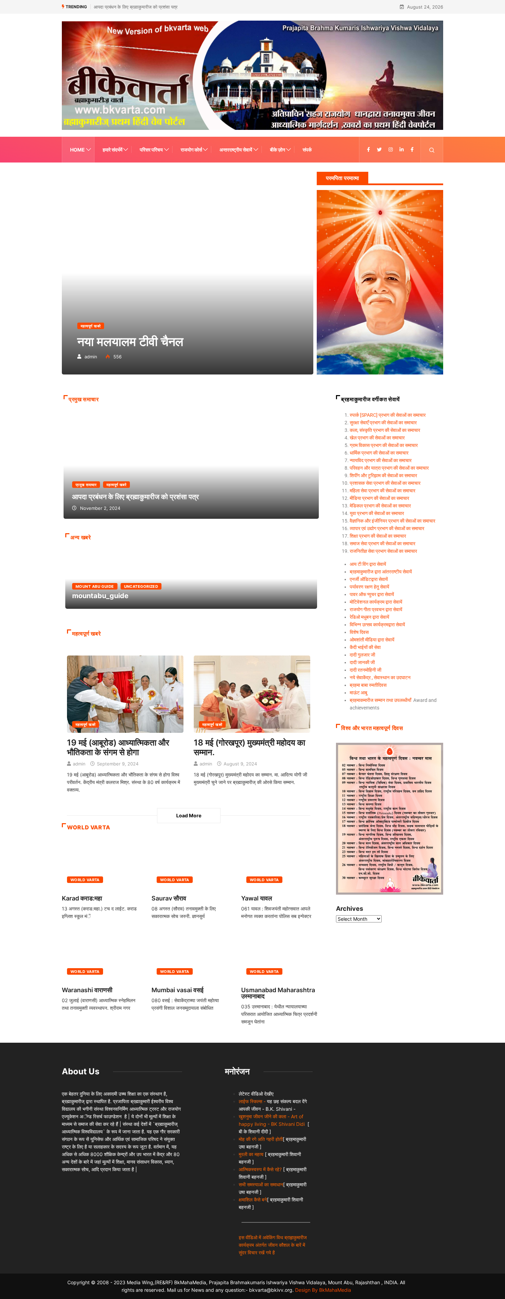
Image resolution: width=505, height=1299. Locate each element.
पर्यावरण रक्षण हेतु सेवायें (369, 587)
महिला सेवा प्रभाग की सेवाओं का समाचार (382, 490)
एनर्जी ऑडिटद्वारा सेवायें (369, 579)
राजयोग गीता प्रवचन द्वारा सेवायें (376, 609)
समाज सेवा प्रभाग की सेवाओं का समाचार (382, 543)
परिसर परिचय (151, 150)
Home (77, 150)
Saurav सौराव (169, 898)
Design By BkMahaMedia (323, 1290)
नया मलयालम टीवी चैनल (187, 272)
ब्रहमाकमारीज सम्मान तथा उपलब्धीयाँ (380, 700)
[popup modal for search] (432, 150)
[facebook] (368, 150)
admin (91, 356)
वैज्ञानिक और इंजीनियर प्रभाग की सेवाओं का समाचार (392, 521)
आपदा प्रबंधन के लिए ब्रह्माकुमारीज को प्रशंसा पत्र (191, 465)
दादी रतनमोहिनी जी (365, 670)
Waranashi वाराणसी (87, 990)
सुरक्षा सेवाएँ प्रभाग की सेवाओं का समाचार (383, 422)
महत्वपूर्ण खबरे (91, 326)
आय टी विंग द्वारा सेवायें (368, 564)
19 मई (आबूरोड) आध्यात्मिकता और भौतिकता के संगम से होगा (118, 747)
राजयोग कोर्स (191, 150)
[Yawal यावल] (281, 864)
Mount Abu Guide (95, 586)
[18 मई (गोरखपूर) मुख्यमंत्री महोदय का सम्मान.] (252, 693)
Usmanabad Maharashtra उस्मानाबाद (278, 993)
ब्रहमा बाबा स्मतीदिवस (368, 685)
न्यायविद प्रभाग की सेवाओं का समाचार (381, 460)
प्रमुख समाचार (86, 484)
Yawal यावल (256, 898)
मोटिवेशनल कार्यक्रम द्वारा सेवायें (376, 602)
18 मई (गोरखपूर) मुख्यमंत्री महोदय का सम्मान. (249, 747)
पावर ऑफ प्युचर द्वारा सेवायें (372, 594)
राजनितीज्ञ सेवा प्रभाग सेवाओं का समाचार (383, 551)
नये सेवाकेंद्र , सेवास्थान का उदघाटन (380, 677)
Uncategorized (141, 586)
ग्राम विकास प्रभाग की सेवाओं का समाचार (384, 445)
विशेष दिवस (359, 632)
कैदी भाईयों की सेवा (365, 647)
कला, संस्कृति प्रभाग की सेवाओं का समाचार (385, 430)
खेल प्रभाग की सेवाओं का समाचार (377, 437)
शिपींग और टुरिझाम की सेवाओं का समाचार (383, 475)
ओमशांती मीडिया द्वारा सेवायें (372, 639)
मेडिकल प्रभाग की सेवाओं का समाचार (380, 505)
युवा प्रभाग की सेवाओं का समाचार (377, 513)
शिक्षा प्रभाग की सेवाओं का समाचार (378, 536)
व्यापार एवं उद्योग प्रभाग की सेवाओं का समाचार (387, 528)
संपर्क (307, 150)
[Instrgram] (391, 150)
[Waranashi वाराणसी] (101, 956)
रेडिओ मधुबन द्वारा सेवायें (369, 617)
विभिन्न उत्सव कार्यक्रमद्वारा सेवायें (377, 624)
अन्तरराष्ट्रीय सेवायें (236, 150)
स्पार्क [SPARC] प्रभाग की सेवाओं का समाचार (388, 415)
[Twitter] (379, 150)
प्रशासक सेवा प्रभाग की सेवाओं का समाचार (385, 483)
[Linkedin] (402, 150)
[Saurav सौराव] (191, 864)
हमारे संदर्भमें (112, 150)
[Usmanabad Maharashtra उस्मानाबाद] (281, 956)
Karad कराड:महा (82, 898)
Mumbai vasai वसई (177, 990)
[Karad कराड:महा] (101, 864)
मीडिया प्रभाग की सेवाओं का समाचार (379, 498)
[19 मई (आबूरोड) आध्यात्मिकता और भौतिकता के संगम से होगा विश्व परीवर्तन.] (125, 693)
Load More (188, 815)
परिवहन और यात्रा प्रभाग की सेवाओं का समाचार (389, 468)
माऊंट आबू (358, 692)
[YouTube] (412, 150)
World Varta (85, 879)
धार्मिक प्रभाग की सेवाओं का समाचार (379, 453)
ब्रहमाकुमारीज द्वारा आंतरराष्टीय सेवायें (381, 571)
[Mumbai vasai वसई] (191, 956)
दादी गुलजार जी (362, 655)
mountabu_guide (143, 7)
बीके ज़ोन (277, 150)
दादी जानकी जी (362, 662)
